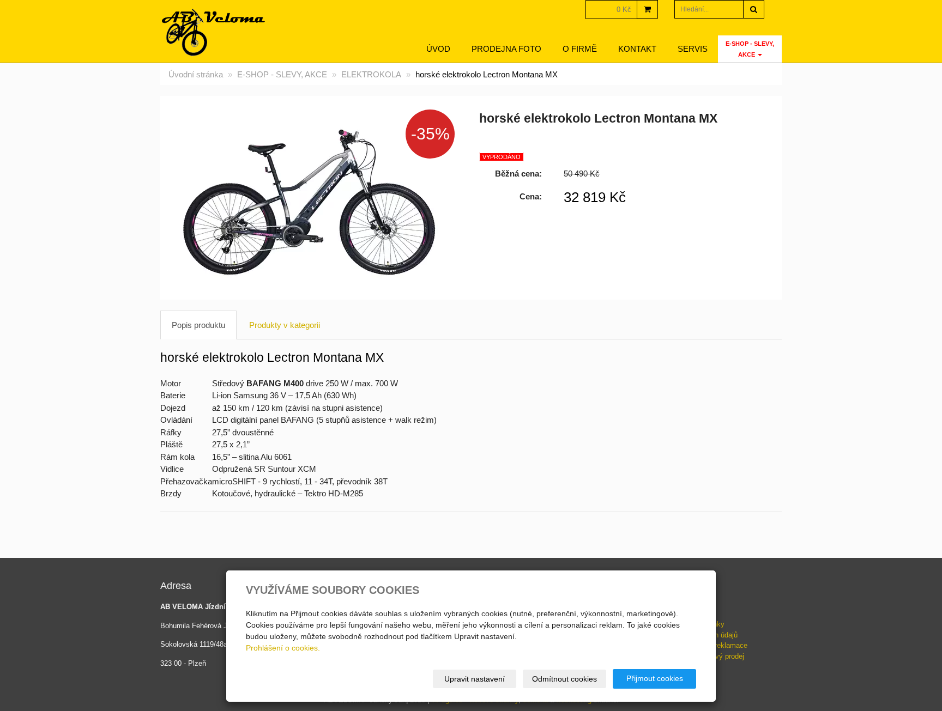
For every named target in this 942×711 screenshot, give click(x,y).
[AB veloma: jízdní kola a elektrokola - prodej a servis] (214, 32)
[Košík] (647, 9)
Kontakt (637, 48)
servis (693, 48)
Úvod (438, 48)
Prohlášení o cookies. (283, 647)
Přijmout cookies (654, 678)
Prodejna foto (506, 48)
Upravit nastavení (474, 678)
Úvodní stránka (195, 74)
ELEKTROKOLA (371, 74)
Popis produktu (198, 325)
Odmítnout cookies (564, 678)
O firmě (580, 48)
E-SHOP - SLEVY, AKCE (750, 49)
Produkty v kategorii (284, 325)
